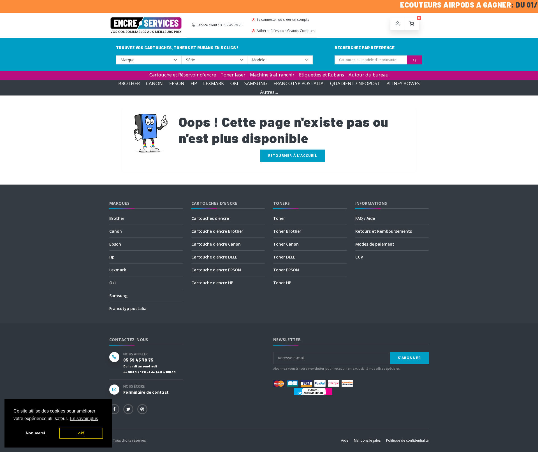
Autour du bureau (369, 74)
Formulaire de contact (146, 392)
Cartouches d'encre (210, 218)
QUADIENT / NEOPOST (355, 83)
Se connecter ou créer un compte (283, 19)
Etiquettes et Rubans (321, 74)
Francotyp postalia (128, 308)
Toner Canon (286, 244)
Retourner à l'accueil (292, 155)
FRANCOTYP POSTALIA (298, 83)
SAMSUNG (255, 83)
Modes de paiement (374, 244)
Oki (112, 282)
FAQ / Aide (365, 218)
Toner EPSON (286, 269)
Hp (112, 257)
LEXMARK (213, 83)
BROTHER (129, 83)
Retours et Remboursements (383, 231)
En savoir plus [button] (84, 418)
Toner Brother (287, 231)
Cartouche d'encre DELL (214, 257)
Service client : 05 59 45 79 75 (220, 25)
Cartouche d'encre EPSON (216, 269)
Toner (279, 218)
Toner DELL (284, 257)
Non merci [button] (35, 433)
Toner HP (282, 282)
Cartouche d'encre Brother (217, 231)
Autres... (269, 92)
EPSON (176, 83)
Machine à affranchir (272, 74)
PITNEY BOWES (403, 83)
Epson (115, 244)
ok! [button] (81, 433)
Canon (115, 231)
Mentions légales (367, 440)
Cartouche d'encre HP (212, 282)
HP (194, 83)
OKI (234, 83)
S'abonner (409, 357)
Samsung (118, 295)
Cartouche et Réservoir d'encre (182, 74)
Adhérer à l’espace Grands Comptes (285, 30)
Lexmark (117, 269)
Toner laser (233, 74)
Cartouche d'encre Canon (216, 244)
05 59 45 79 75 (138, 360)
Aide (344, 440)
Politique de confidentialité (407, 440)
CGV (359, 257)
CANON (154, 83)
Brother (116, 218)
